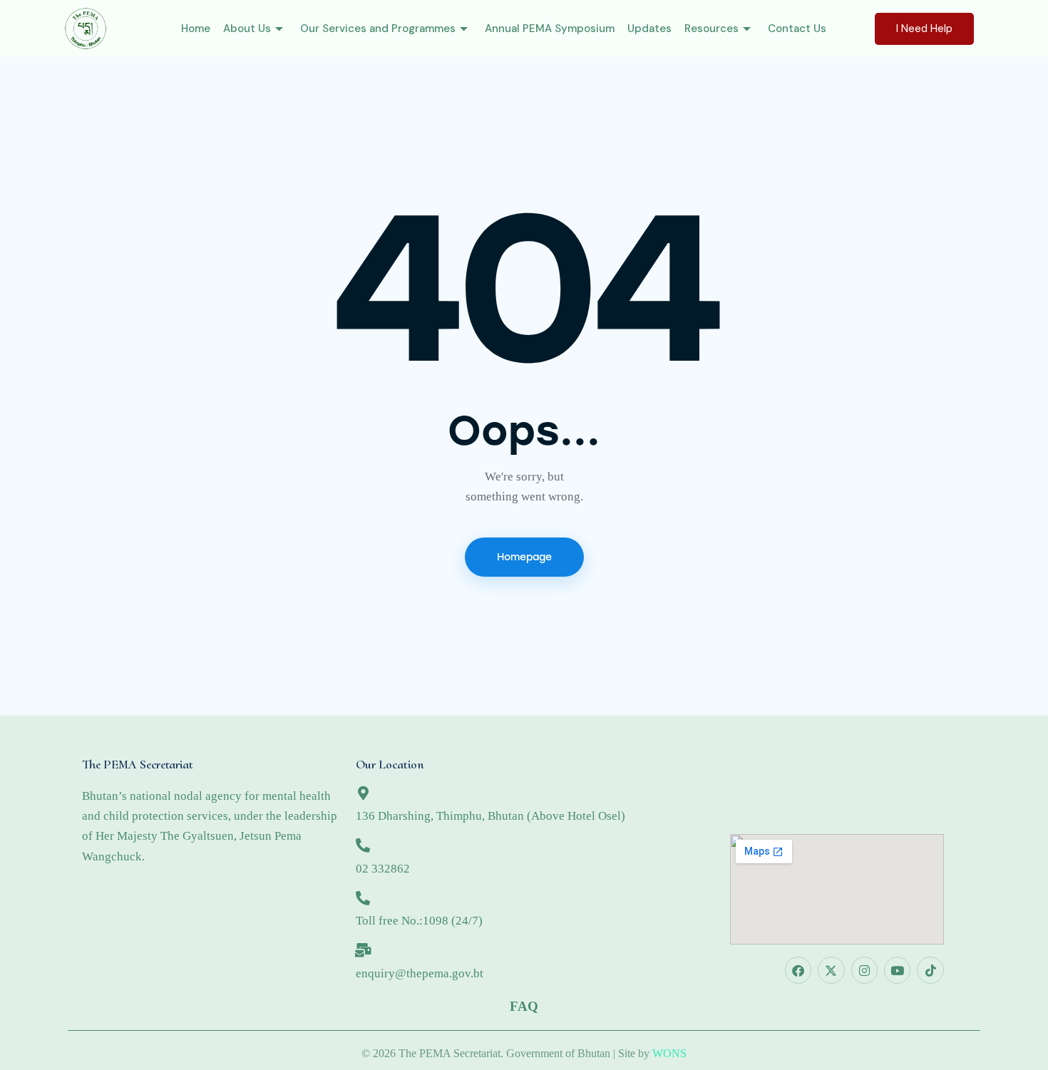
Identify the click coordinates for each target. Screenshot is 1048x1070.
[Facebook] (798, 970)
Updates (649, 28)
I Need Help (924, 28)
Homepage (524, 557)
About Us (247, 28)
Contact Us (797, 28)
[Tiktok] (930, 970)
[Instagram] (864, 970)
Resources (711, 28)
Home (195, 28)
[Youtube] (897, 970)
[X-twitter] (831, 970)
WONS (669, 1053)
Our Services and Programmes (378, 28)
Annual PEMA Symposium (550, 28)
